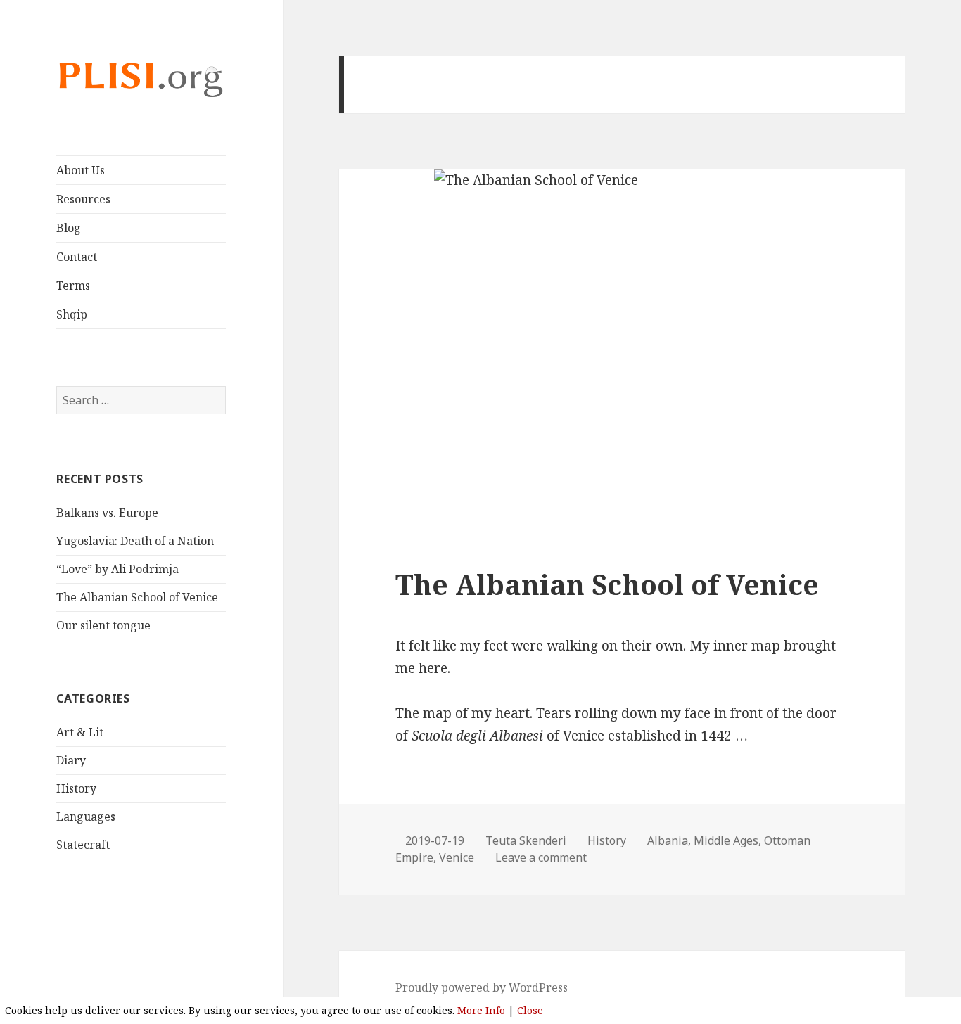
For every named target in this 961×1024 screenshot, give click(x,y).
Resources (83, 199)
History (76, 788)
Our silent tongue (103, 625)
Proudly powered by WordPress (481, 987)
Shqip (71, 314)
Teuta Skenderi (525, 840)
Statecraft (83, 844)
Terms (73, 285)
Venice (456, 857)
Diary (71, 760)
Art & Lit (79, 732)
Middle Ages (726, 840)
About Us (80, 170)
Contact (76, 256)
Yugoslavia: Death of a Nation (135, 541)
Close (530, 1010)
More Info (481, 1010)
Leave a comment (541, 857)
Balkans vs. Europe (107, 512)
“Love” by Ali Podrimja (117, 569)
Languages (85, 816)
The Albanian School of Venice (137, 597)
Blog (68, 228)
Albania (667, 840)
